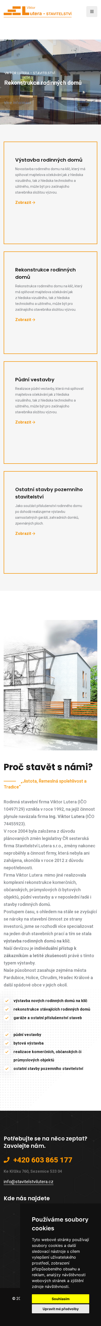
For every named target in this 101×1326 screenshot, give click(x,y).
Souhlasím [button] (61, 1299)
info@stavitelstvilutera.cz (28, 1181)
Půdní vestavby (34, 379)
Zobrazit (23, 202)
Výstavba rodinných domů (48, 159)
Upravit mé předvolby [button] (61, 1309)
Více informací (23, 102)
